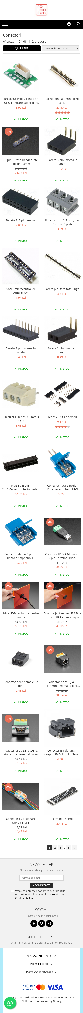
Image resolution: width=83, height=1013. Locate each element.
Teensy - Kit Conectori (62, 417)
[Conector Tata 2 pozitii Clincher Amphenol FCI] (62, 463)
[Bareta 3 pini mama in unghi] (62, 141)
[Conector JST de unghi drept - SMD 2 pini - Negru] (62, 728)
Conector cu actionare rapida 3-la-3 (21, 820)
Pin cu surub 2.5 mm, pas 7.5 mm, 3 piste (62, 222)
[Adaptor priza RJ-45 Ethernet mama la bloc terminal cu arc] (62, 659)
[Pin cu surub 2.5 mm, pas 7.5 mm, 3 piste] (62, 201)
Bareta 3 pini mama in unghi (62, 162)
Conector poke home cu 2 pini (21, 684)
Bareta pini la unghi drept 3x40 (62, 101)
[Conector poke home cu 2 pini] (20, 659)
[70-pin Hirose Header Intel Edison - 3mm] (20, 141)
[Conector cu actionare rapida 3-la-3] (20, 796)
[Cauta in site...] (78, 24)
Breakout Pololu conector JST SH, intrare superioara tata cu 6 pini (20, 101)
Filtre (23, 48)
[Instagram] (49, 923)
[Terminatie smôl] (62, 796)
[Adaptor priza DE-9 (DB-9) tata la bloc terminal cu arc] (20, 728)
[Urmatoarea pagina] (74, 847)
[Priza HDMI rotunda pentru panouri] (20, 596)
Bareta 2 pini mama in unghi (62, 350)
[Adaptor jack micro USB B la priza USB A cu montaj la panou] (62, 596)
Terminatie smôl (62, 819)
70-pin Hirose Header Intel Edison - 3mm (21, 162)
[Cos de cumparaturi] (69, 24)
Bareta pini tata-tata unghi (62, 289)
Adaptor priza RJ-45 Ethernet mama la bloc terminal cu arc (62, 684)
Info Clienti (40, 964)
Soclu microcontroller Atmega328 (20, 291)
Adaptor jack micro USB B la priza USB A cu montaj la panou (62, 615)
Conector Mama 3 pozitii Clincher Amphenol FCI (20, 556)
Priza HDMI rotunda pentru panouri (20, 615)
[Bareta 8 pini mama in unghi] (20, 330)
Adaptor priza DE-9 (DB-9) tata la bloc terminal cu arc (21, 752)
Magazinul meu (40, 956)
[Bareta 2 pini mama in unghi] (62, 330)
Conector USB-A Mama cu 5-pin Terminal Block (62, 556)
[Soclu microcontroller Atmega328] (20, 266)
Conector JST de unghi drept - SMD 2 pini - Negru (62, 752)
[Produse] (5, 25)
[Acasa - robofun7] (41, 10)
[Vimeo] (41, 923)
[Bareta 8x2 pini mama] (20, 202)
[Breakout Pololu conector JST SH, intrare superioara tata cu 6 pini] (20, 76)
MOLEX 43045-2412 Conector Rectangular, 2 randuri (20, 487)
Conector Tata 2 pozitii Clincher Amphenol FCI (62, 487)
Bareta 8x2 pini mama (21, 220)
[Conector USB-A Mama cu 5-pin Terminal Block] (62, 532)
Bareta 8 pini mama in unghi (21, 350)
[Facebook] (33, 923)
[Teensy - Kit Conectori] (62, 394)
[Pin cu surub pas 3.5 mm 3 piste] (20, 394)
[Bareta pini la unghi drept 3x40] (62, 76)
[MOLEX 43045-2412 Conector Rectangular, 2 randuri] (20, 463)
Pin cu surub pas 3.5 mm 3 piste (21, 419)
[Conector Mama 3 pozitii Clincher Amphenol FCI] (20, 531)
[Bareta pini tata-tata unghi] (62, 266)
